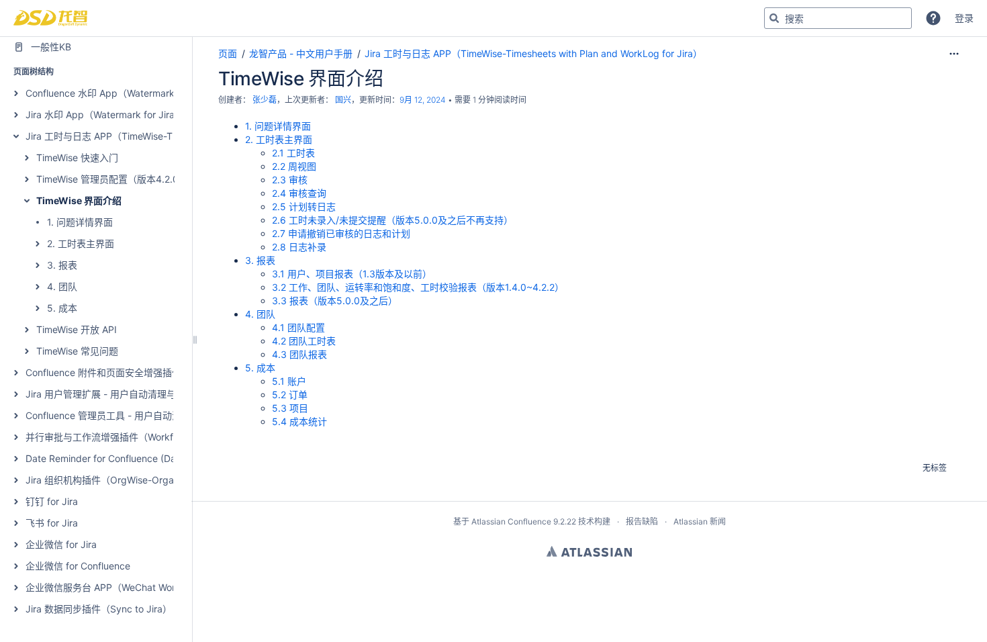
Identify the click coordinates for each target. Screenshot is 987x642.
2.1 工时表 (293, 152)
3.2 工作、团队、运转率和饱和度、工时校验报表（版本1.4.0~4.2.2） (418, 287)
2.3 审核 (290, 179)
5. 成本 (62, 308)
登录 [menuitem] (964, 18)
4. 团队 (62, 286)
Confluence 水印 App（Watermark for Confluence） (138, 93)
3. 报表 (62, 265)
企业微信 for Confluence (78, 565)
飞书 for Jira (52, 523)
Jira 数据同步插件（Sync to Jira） (99, 608)
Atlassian (589, 551)
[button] (933, 18)
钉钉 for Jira (52, 501)
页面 (227, 53)
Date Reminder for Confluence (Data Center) (123, 458)
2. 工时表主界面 (80, 243)
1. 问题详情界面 (80, 222)
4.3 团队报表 (299, 354)
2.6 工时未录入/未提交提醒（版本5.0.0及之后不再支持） (392, 220)
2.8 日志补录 (299, 247)
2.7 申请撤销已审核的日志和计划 (341, 233)
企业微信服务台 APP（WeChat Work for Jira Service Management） (173, 587)
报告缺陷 (642, 521)
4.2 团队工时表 (304, 341)
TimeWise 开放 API (76, 329)
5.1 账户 (289, 381)
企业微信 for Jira (61, 544)
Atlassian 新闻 (699, 521)
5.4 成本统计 (299, 421)
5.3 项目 (290, 408)
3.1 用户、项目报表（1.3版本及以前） (352, 273)
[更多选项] (954, 54)
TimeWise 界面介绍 (79, 200)
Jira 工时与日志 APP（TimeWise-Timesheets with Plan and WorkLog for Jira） (533, 53)
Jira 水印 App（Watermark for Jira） (105, 114)
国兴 (343, 100)
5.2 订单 (290, 394)
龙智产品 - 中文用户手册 (300, 53)
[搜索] (774, 18)
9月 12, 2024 (422, 100)
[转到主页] (50, 18)
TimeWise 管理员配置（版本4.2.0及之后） (126, 179)
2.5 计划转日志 (304, 206)
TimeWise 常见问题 (77, 351)
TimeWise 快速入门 (77, 157)
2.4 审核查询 (299, 193)
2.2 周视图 (294, 166)
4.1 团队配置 (298, 327)
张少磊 (264, 100)
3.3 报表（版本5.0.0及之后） (334, 300)
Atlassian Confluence (511, 521)
